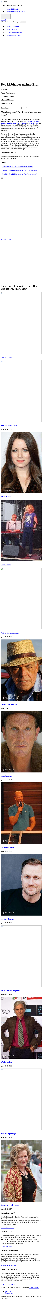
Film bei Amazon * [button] (7, 239)
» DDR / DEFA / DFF (8, 1284)
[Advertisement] (21, 59)
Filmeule (3, 20)
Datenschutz (9, 1293)
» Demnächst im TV (7, 1228)
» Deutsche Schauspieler (9, 1265)
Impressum (8, 1291)
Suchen (22, 22)
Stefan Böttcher (34, 1288)
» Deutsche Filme (6, 1246)
